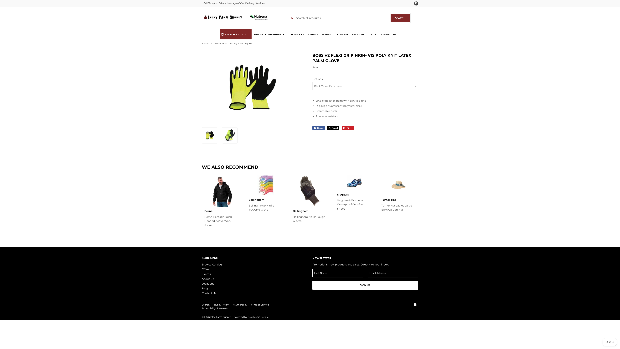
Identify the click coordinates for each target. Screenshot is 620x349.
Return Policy (239, 304)
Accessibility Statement (215, 308)
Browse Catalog (236, 34)
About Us (358, 34)
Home (205, 43)
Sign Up (365, 285)
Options (317, 79)
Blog (374, 34)
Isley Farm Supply (220, 317)
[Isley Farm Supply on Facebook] (415, 305)
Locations (341, 34)
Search (402, 18)
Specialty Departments (269, 34)
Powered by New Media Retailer (251, 317)
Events (326, 34)
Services (297, 34)
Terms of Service (259, 304)
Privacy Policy (221, 304)
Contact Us (388, 34)
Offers (313, 34)
